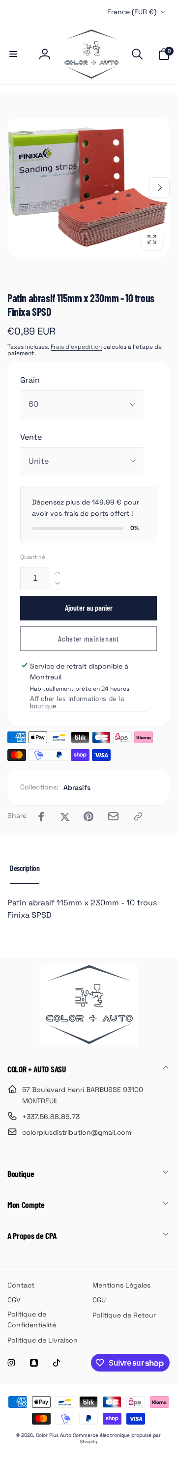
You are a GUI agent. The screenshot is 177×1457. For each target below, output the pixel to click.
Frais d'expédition (76, 347)
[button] (13, 54)
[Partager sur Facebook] (41, 816)
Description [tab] (24, 867)
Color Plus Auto (53, 1435)
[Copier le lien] (138, 816)
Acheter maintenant (88, 638)
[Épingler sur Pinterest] (88, 816)
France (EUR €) (131, 11)
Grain (30, 380)
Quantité (32, 557)
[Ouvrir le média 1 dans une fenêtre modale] (88, 187)
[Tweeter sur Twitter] (65, 816)
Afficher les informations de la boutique (77, 702)
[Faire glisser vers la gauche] (17, 187)
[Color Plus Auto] (88, 1042)
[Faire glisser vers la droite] (159, 187)
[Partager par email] (113, 816)
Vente (31, 437)
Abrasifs (76, 787)
